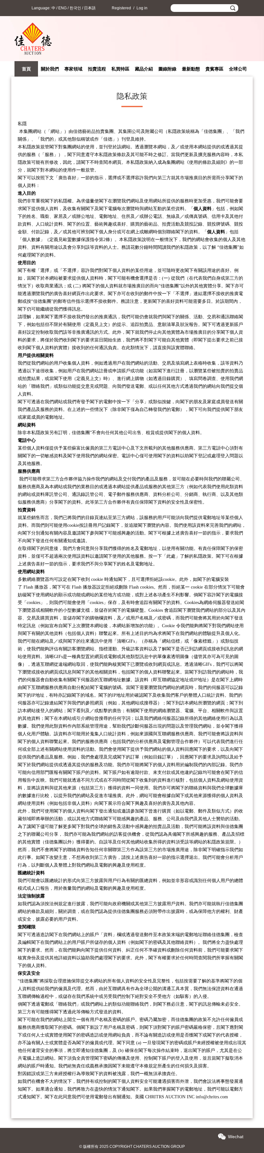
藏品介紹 (144, 68)
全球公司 (238, 68)
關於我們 (50, 68)
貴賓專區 (214, 68)
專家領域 (73, 68)
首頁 (26, 68)
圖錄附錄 (167, 68)
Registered (121, 8)
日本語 (90, 8)
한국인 (75, 8)
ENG (62, 8)
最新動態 (191, 68)
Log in (142, 8)
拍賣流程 (97, 68)
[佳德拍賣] (33, 57)
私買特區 (120, 68)
